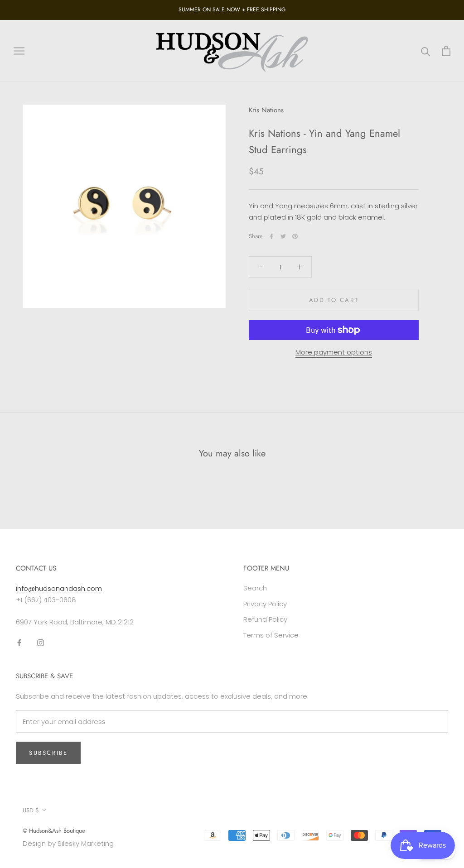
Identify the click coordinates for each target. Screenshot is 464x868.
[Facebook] (271, 236)
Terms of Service (271, 635)
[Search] (425, 51)
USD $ (31, 810)
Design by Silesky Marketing (68, 843)
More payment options (333, 352)
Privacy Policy (265, 604)
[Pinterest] (295, 236)
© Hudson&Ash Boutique (54, 830)
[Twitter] (283, 236)
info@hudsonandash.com (59, 588)
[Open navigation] (19, 51)
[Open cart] (446, 51)
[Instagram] (40, 642)
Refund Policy (265, 619)
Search (255, 588)
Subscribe (48, 752)
